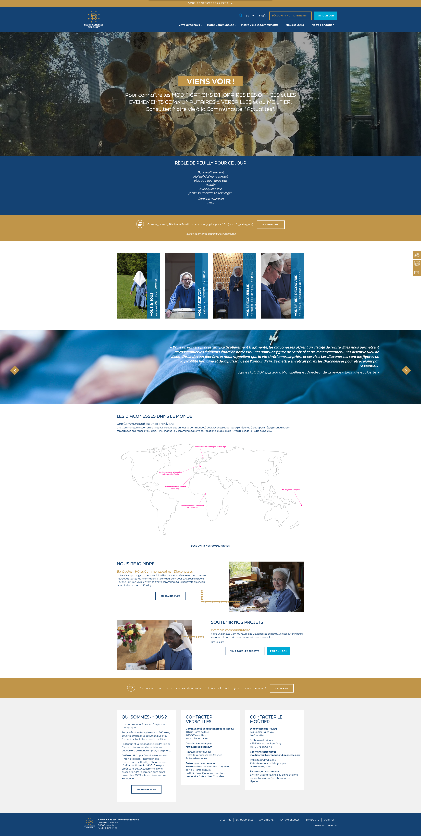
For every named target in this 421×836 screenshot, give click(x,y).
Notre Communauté (221, 25)
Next (406, 370)
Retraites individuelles (198, 751)
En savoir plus (170, 596)
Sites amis (225, 819)
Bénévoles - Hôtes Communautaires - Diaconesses (155, 571)
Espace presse (244, 819)
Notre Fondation (323, 25)
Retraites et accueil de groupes (204, 755)
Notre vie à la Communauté (260, 25)
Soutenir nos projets (237, 622)
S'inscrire (281, 688)
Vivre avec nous (189, 25)
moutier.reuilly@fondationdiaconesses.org (275, 755)
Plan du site (312, 819)
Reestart (332, 825)
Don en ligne (266, 819)
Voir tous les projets (244, 651)
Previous (15, 370)
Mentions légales (289, 819)
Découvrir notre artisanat (290, 15)
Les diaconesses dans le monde (154, 416)
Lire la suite (217, 641)
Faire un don (325, 15)
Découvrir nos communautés (210, 545)
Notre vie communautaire (230, 630)
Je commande (270, 224)
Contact (329, 819)
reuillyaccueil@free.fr (199, 746)
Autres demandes (196, 758)
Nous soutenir (295, 25)
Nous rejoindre (136, 564)
